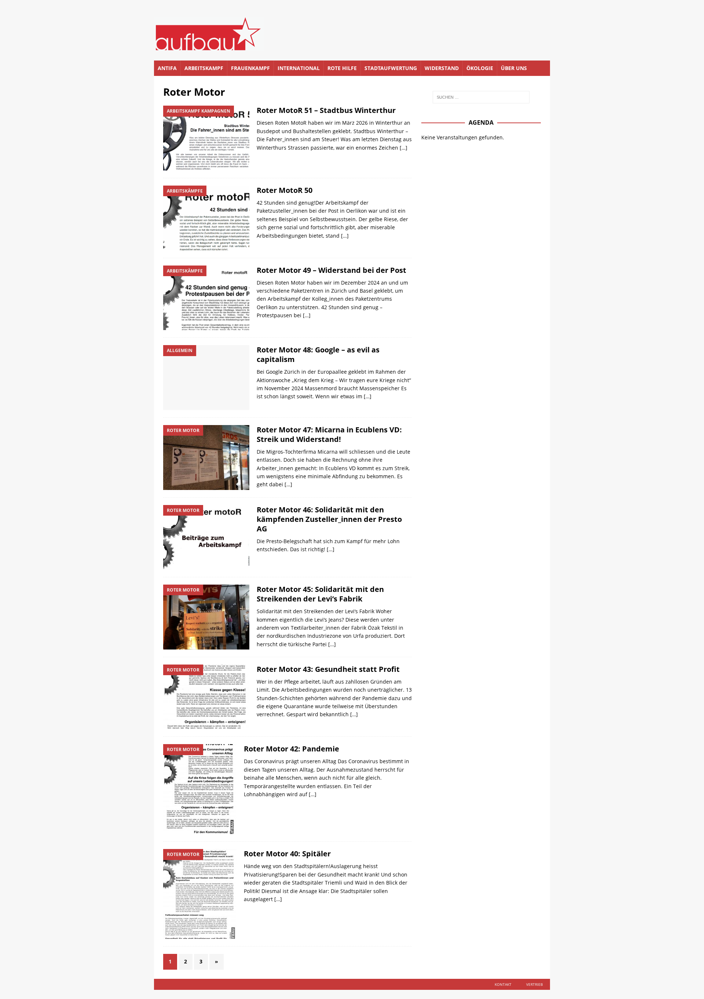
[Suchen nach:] (481, 97)
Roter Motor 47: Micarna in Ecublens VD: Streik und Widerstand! (329, 434)
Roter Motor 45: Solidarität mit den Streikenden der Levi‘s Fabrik (320, 594)
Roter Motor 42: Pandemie (291, 749)
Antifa (167, 68)
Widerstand (442, 68)
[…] (403, 147)
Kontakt (503, 984)
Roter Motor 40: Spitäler (287, 854)
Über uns (514, 68)
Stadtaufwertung (390, 68)
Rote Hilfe (342, 68)
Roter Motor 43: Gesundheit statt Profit (328, 669)
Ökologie (479, 68)
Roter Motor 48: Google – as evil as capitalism (318, 354)
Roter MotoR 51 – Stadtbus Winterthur (326, 110)
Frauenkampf (250, 68)
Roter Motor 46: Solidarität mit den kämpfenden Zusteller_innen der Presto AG (329, 519)
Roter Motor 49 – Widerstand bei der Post (331, 270)
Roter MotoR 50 (284, 190)
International (299, 68)
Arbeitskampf (203, 68)
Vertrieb (534, 984)
